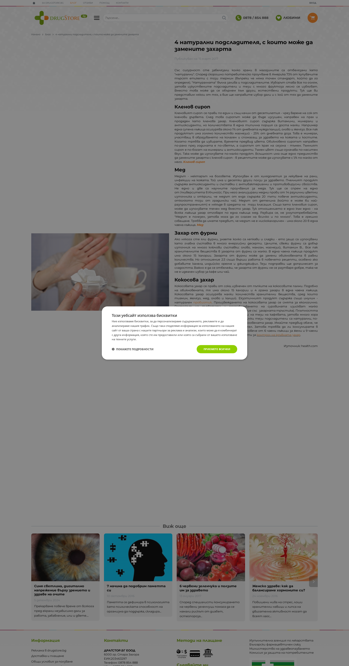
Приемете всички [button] (217, 349)
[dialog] (174, 333)
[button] (132, 349)
